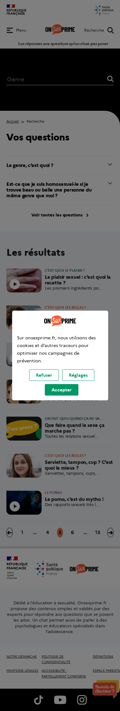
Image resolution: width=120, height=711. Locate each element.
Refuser (44, 375)
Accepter (62, 390)
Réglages (78, 375)
